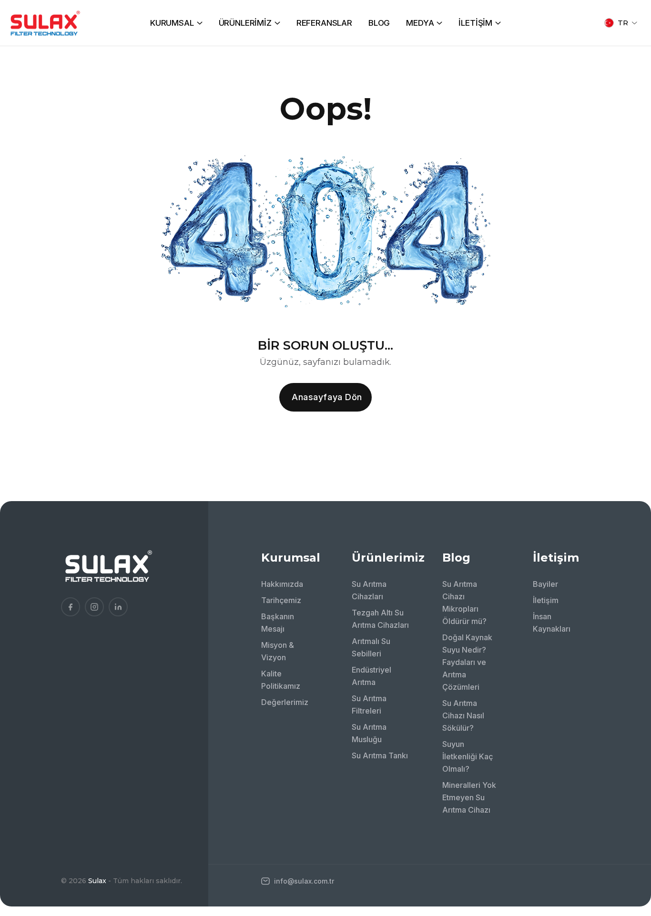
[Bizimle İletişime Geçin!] (629, 790)
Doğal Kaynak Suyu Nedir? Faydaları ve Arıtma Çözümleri (467, 662)
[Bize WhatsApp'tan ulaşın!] (629, 842)
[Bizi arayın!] (629, 816)
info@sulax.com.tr (303, 881)
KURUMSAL (172, 23)
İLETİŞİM (475, 23)
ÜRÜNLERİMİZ (245, 23)
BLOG (379, 23)
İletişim (546, 600)
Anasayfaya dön (327, 397)
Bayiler (545, 584)
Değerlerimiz (284, 702)
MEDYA (420, 23)
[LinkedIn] (118, 606)
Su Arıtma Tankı (380, 755)
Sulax (97, 880)
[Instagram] (94, 606)
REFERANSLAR (324, 23)
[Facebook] (70, 606)
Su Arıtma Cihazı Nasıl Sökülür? (463, 715)
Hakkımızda (282, 584)
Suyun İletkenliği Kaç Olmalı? (467, 756)
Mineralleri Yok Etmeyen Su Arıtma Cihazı (469, 797)
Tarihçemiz (281, 600)
